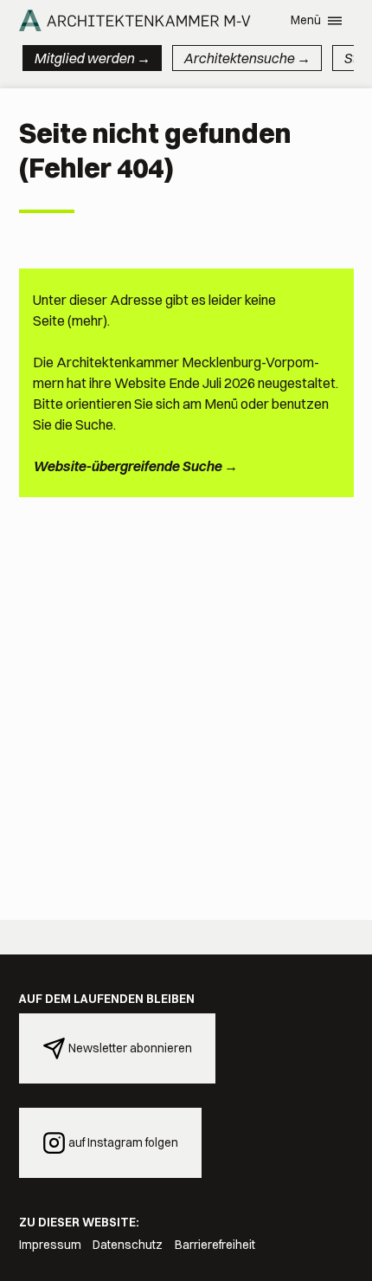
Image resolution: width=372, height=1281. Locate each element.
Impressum (50, 1245)
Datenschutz (128, 1245)
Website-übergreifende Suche (127, 466)
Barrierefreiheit (215, 1245)
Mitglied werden (84, 58)
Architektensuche (238, 58)
